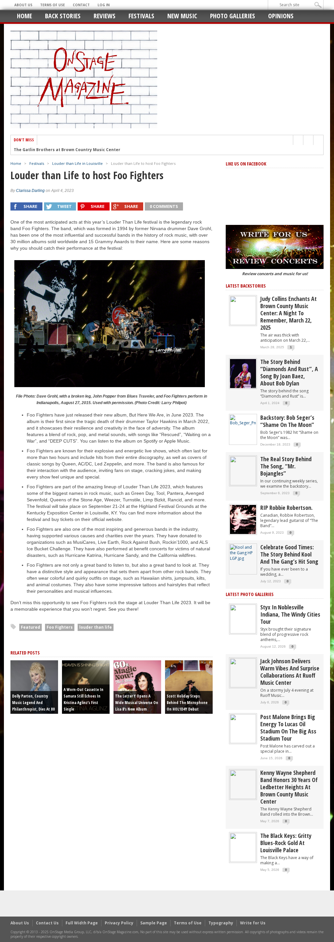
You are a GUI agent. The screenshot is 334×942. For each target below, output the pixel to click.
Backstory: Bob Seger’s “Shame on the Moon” (287, 421)
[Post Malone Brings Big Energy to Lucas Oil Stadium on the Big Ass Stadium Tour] (243, 728)
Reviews (104, 15)
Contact (81, 5)
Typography (220, 923)
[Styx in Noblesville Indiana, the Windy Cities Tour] (243, 618)
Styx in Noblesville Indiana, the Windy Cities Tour (290, 614)
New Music (182, 15)
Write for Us (253, 923)
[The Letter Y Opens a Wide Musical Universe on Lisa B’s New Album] (137, 686)
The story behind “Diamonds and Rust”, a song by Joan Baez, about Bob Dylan (289, 372)
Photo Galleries (232, 15)
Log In (104, 5)
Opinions (281, 15)
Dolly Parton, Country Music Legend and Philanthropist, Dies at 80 (33, 702)
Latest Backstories (246, 286)
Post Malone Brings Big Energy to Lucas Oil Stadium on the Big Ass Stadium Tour (288, 727)
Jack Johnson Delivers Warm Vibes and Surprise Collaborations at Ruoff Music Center (289, 671)
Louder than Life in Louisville (77, 163)
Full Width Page (82, 923)
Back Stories (63, 15)
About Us (23, 5)
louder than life (95, 627)
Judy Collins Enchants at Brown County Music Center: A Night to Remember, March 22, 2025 (288, 313)
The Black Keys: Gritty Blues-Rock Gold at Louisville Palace (285, 843)
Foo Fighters (60, 627)
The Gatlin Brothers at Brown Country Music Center (67, 150)
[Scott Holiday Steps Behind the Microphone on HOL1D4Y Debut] (189, 686)
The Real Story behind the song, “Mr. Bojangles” (285, 466)
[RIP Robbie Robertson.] (243, 519)
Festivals (141, 15)
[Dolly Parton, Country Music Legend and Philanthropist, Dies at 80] (34, 686)
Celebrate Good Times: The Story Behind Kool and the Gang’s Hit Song (289, 554)
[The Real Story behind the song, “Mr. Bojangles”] (243, 470)
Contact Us (47, 923)
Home (24, 15)
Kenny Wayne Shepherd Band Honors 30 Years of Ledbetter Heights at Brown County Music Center (289, 787)
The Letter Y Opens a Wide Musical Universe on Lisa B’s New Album (136, 702)
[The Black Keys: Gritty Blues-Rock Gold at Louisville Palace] (243, 847)
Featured (30, 627)
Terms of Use (52, 5)
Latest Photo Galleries (250, 594)
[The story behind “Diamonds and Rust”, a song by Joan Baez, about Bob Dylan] (243, 373)
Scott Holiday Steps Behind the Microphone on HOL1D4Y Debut (187, 702)
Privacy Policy (119, 923)
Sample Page (153, 923)
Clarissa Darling (30, 190)
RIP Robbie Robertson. (286, 507)
